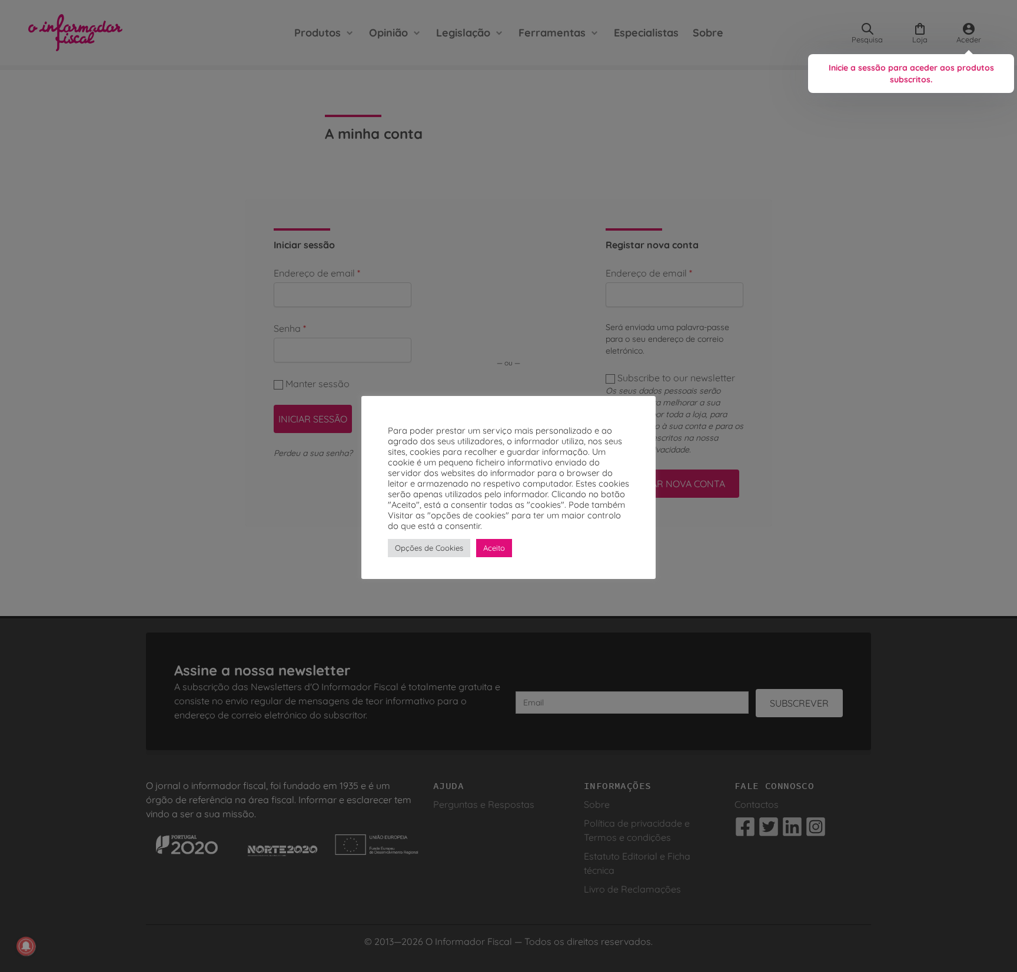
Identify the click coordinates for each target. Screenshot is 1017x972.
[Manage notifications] (25, 946)
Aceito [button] (494, 547)
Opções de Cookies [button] (429, 547)
